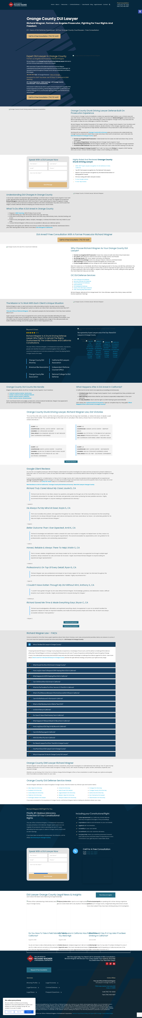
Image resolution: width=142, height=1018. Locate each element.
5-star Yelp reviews (80, 181)
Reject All (19, 1011)
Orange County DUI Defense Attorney (61, 484)
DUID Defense (78, 284)
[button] (140, 11)
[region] (19, 1006)
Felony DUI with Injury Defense (83, 288)
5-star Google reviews (81, 179)
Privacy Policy (84, 1013)
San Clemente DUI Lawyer (97, 795)
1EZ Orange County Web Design (104, 1013)
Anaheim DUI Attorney (35, 790)
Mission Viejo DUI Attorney (66, 795)
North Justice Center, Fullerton (19, 396)
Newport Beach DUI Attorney (67, 797)
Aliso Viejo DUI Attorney (35, 788)
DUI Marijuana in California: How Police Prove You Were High (78, 934)
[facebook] (107, 963)
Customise (9, 1011)
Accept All (29, 1011)
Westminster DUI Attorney (97, 797)
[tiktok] (110, 963)
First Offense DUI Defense (81, 279)
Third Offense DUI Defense (82, 283)
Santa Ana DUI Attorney (96, 793)
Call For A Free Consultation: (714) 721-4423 (43, 36)
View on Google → (56, 75)
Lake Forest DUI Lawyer (66, 790)
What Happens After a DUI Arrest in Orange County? (104, 403)
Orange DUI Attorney (95, 788)
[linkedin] (114, 963)
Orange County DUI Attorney (98, 790)
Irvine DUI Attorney (64, 788)
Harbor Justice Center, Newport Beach (21, 395)
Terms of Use (76, 1013)
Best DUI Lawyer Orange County (84, 484)
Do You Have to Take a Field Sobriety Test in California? (48, 934)
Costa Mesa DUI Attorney (35, 793)
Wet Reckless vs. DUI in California (37, 484)
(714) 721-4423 (124, 5)
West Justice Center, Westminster (20, 398)
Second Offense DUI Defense (82, 281)
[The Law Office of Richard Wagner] (17, 2)
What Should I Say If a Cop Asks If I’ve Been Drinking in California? (107, 934)
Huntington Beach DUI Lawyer (37, 797)
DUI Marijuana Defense (80, 286)
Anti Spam (91, 1013)
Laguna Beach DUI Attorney (67, 793)
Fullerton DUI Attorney (35, 795)
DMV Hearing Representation (82, 289)
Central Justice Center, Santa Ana (20, 393)
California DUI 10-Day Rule (94, 402)
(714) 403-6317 (124, 6)
